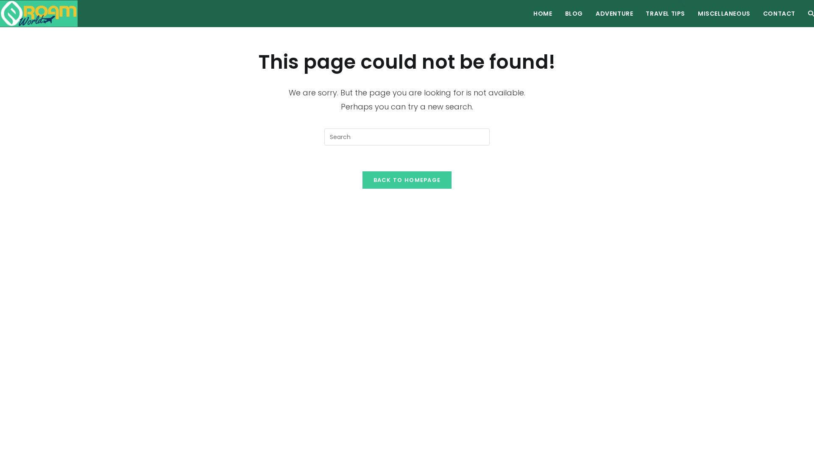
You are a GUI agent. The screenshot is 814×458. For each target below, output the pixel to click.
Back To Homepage (407, 180)
